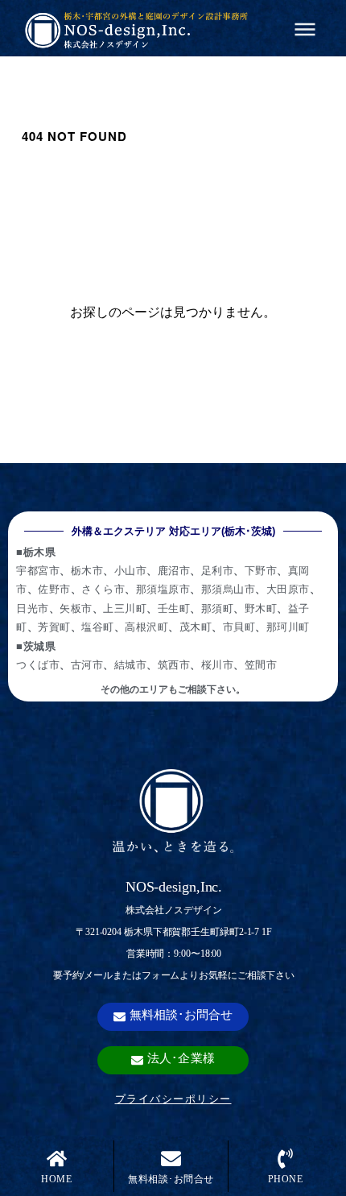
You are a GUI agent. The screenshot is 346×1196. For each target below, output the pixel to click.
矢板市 (76, 607)
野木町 (261, 607)
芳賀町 (54, 626)
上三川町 (124, 607)
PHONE (285, 1179)
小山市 (130, 569)
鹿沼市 (174, 569)
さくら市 (103, 588)
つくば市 (38, 664)
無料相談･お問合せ (171, 1179)
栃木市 (87, 569)
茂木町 (195, 626)
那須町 (217, 607)
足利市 (217, 569)
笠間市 (261, 664)
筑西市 (174, 664)
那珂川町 (288, 626)
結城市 (130, 664)
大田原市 (288, 588)
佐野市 (54, 588)
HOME (56, 1179)
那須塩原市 (163, 588)
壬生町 (174, 607)
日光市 (32, 607)
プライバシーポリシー (173, 1098)
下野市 (261, 569)
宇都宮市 (38, 569)
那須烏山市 (228, 588)
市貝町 (239, 626)
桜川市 (217, 664)
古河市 (87, 664)
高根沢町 (146, 626)
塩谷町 (97, 626)
